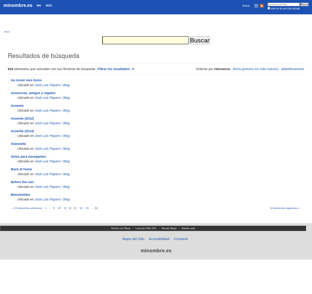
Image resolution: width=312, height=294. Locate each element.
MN (39, 5)
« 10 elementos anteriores (27, 208)
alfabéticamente (292, 69)
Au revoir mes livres (26, 80)
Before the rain (22, 182)
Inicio (7, 31)
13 (74, 208)
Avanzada (18, 144)
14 (81, 208)
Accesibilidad (159, 239)
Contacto (181, 239)
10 (59, 208)
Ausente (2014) (22, 131)
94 (96, 208)
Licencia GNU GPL (146, 228)
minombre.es (17, 5)
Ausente (17, 105)
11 (65, 208)
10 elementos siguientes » (285, 208)
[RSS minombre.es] (261, 6)
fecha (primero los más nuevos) (255, 69)
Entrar (246, 5)
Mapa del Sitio (133, 239)
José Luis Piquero (47, 85)
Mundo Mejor (169, 228)
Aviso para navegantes (28, 156)
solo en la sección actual (285, 8)
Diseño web (188, 228)
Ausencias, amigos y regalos (33, 93)
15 (87, 208)
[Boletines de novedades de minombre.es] (256, 6)
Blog (66, 85)
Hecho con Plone (121, 228)
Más (49, 5)
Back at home (21, 169)
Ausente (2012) (22, 118)
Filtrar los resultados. (114, 69)
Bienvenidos (20, 194)
